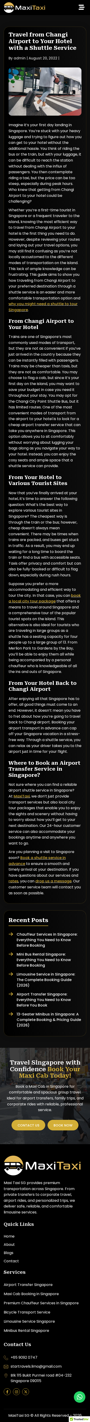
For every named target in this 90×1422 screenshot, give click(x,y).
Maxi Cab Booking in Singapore (31, 1294)
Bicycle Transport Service (27, 1312)
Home (9, 1236)
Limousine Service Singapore (29, 1321)
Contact (11, 1261)
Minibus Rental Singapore (26, 1330)
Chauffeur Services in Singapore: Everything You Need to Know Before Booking (47, 940)
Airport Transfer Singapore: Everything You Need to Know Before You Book (44, 1000)
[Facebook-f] (7, 1391)
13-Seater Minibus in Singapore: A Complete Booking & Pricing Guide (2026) (49, 1020)
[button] (81, 8)
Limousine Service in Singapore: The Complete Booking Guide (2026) (46, 980)
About (9, 1244)
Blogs (8, 1252)
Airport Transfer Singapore (28, 1284)
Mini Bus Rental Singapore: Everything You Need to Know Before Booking (44, 960)
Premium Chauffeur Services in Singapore (41, 1303)
